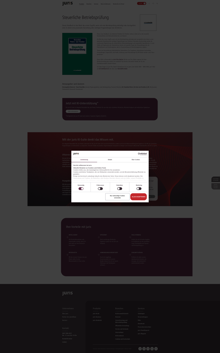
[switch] (100, 188)
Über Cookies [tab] (136, 159)
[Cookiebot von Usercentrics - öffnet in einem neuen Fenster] (139, 154)
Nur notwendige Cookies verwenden (117, 196)
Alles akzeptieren (138, 196)
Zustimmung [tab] (84, 159)
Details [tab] (110, 159)
